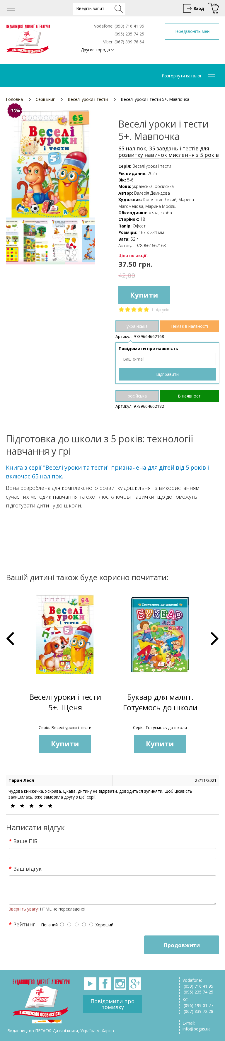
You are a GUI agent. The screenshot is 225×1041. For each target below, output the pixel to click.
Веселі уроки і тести (88, 99)
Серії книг (45, 99)
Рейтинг (24, 924)
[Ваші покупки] (213, 8)
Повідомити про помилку (112, 1004)
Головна (14, 99)
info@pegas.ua (197, 1029)
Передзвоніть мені (191, 31)
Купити (144, 295)
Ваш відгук (27, 868)
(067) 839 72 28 (198, 1011)
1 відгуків (160, 310)
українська (137, 326)
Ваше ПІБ (25, 841)
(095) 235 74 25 (198, 992)
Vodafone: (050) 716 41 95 (198, 983)
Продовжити (181, 945)
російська (137, 396)
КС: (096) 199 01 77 (198, 1002)
